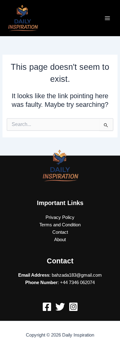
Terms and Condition (60, 224)
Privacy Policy (60, 217)
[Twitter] (60, 307)
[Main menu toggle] (107, 18)
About (60, 239)
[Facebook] (47, 307)
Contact (60, 232)
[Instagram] (73, 307)
